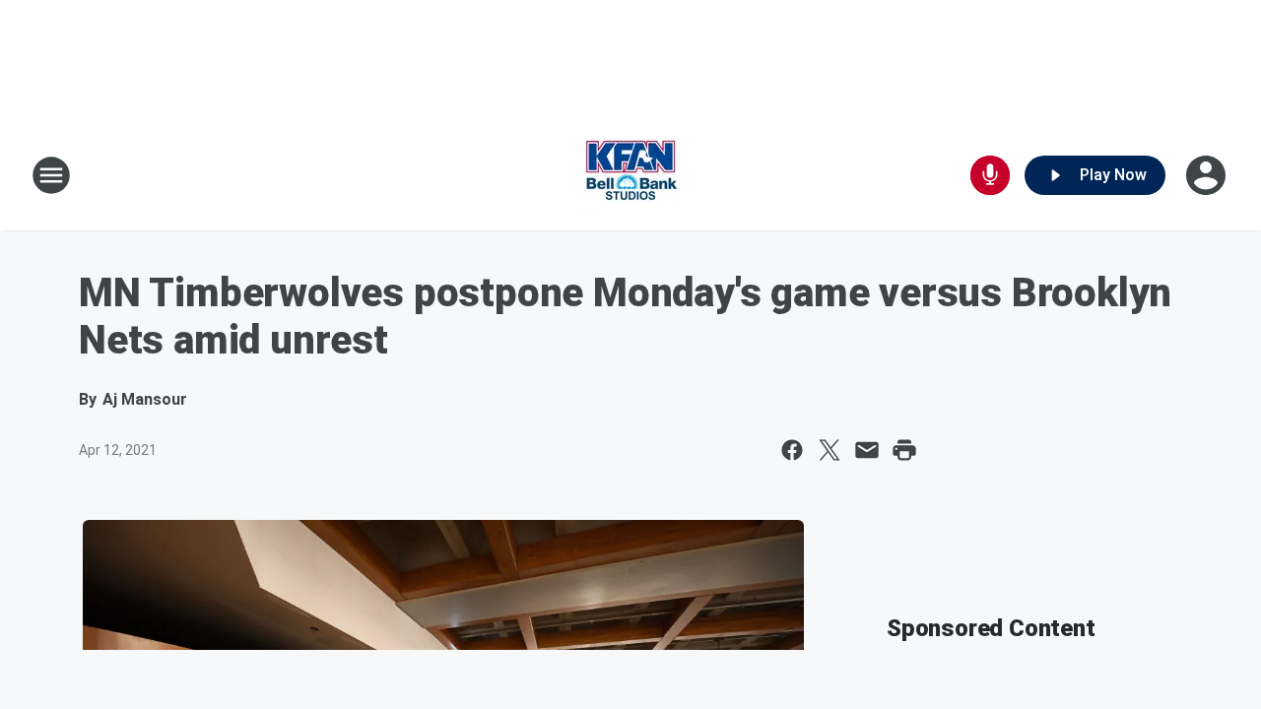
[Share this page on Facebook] (792, 450)
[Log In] (1207, 175)
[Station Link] (630, 175)
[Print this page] (904, 450)
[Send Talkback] (990, 175)
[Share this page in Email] (867, 450)
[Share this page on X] (829, 450)
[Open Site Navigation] (51, 175)
